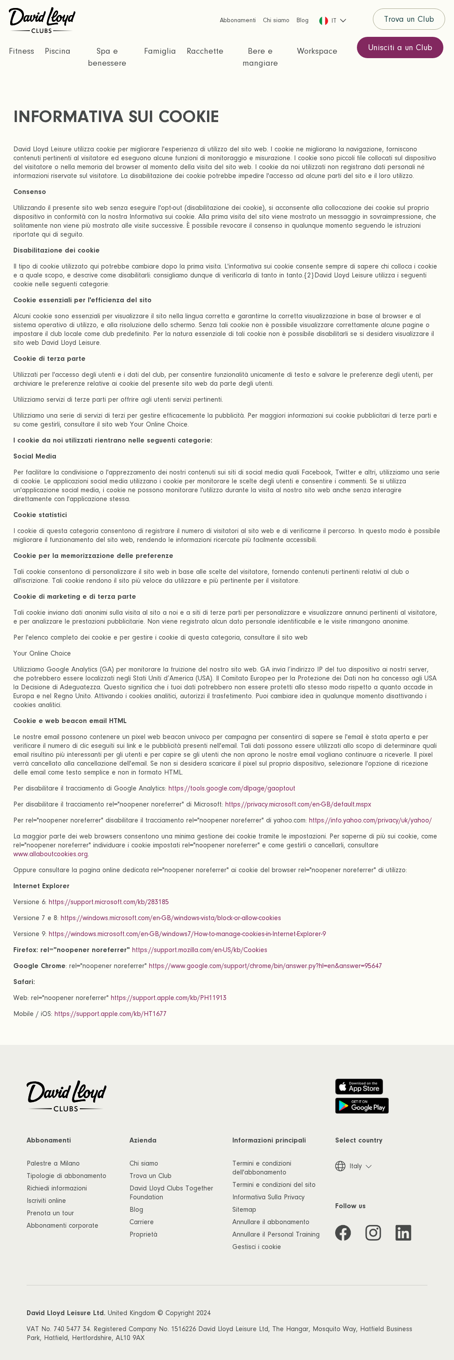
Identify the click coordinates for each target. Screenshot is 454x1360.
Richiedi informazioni (57, 1188)
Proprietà (143, 1234)
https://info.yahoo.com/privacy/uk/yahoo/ (370, 820)
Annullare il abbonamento (270, 1222)
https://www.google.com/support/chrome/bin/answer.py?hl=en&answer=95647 (265, 966)
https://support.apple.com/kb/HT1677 (111, 1014)
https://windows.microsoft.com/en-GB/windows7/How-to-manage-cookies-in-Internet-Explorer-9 (187, 934)
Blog (136, 1210)
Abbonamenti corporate (62, 1226)
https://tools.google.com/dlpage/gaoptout (231, 788)
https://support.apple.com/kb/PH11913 (169, 998)
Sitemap (244, 1210)
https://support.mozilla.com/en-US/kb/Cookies (199, 950)
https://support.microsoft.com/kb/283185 (109, 902)
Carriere (141, 1222)
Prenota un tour (50, 1213)
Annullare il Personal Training (276, 1234)
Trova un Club (409, 19)
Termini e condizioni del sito (274, 1185)
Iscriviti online (46, 1201)
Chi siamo (143, 1163)
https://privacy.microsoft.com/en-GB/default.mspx (298, 804)
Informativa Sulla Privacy (268, 1197)
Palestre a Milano (53, 1163)
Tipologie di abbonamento (66, 1176)
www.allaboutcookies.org (50, 854)
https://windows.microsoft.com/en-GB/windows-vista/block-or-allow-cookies (171, 918)
